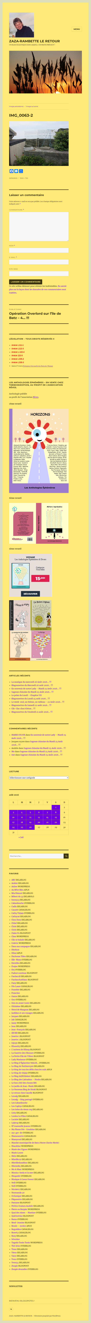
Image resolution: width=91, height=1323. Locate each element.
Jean (13, 1026)
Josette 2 (15, 1039)
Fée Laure (16, 986)
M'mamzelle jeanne (20, 1126)
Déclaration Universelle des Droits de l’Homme (38, 366)
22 (56, 822)
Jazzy (13, 1023)
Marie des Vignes (19, 1149)
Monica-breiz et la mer (22, 1172)
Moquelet (15, 1176)
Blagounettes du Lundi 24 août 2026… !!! (30, 698)
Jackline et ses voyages (22, 1013)
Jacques (15, 1016)
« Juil (21, 837)
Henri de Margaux (19, 1009)
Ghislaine (15, 1006)
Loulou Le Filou (18, 1116)
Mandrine (16, 1146)
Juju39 (14, 1043)
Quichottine (17, 1216)
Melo (13, 1156)
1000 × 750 (24, 178)
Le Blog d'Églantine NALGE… (25, 1063)
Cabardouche (17, 903)
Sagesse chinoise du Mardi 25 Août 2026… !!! (32, 692)
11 (22, 817)
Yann (13, 1256)
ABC (13, 880)
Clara (13, 936)
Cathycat (15, 916)
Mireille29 (16, 1159)
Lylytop (15, 1123)
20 (39, 822)
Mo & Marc (16, 1169)
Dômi (14, 953)
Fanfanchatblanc (19, 979)
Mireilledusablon (19, 1162)
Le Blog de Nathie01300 (22, 1066)
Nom (12, 246)
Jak (12, 1019)
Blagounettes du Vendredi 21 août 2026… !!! (32, 712)
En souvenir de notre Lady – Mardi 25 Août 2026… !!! (36, 688)
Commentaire (16, 210)
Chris (13, 926)
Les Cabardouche (19, 1103)
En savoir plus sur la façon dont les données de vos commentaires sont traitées (37, 289)
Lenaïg (14, 1096)
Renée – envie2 (18, 1226)
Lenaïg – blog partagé (21, 1099)
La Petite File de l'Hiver (22, 1056)
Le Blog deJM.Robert (21, 1076)
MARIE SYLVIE (18, 735)
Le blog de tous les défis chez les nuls (28, 1069)
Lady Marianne (18, 1059)
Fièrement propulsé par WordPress (47, 1316)
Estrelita (15, 963)
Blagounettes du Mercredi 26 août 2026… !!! (32, 685)
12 (30, 817)
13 (39, 817)
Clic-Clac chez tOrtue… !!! (23, 708)
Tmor (14, 1249)
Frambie (15, 989)
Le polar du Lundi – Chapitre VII (26, 695)
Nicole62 (15, 1189)
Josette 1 (15, 1036)
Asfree (14, 886)
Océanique (16, 1196)
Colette (14, 943)
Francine (15, 993)
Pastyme (15, 1202)
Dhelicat (15, 950)
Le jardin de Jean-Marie (22, 1086)
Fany (13, 983)
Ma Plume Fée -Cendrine (23, 1129)
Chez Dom (16, 920)
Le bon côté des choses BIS (24, 1083)
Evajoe (14, 966)
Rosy (13, 1236)
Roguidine (16, 1229)
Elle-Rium (16, 959)
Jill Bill (14, 1033)
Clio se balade (17, 940)
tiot (13, 755)
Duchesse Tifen (18, 956)
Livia (13, 1113)
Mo (13, 751)
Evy (13, 969)
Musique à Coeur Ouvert (22, 1179)
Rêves (35, 397)
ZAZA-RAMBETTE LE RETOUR (34, 41)
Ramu (14, 1219)
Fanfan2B (16, 976)
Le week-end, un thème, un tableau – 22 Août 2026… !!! (37, 702)
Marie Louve (17, 1153)
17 (13, 822)
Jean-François (18, 1029)
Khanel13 (15, 1046)
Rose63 (14, 1232)
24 (13, 827)
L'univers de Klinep (20, 1049)
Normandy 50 (17, 1192)
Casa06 (14, 910)
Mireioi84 (16, 1166)
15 (56, 817)
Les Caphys (16, 1106)
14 (47, 817)
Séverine (15, 1239)
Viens (14, 1252)
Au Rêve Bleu (17, 890)
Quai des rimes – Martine (23, 1212)
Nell (13, 1182)
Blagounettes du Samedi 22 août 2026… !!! (31, 705)
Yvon (13, 1259)
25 (22, 827)
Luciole (14, 1119)
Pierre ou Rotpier (19, 1209)
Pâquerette (16, 1199)
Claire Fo (15, 933)
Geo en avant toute (20, 1003)
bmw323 (15, 900)
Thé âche (15, 1246)
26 (30, 827)
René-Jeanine (18, 1222)
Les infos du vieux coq (21, 1109)
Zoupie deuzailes (19, 1269)
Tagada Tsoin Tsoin (20, 1242)
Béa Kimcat (16, 893)
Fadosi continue (19, 973)
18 (22, 822)
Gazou (14, 996)
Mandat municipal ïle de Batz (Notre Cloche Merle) (35, 1143)
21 (47, 822)
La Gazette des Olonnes (22, 1053)
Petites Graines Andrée (22, 1206)
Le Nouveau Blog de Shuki (23, 1089)
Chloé (14, 923)
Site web (13, 269)
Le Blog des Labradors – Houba (26, 1079)
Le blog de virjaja (19, 1073)
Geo (13, 999)
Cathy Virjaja (17, 913)
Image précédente (16, 106)
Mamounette (17, 1136)
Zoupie (14, 1266)
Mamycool (16, 1139)
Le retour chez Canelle (21, 1093)
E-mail (13, 257)
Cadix (14, 906)
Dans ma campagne (20, 946)
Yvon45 (15, 1262)
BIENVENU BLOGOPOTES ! (21, 1301)
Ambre (14, 883)
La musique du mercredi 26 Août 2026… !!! (31, 682)
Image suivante (32, 106)
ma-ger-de (16, 1133)
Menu (77, 29)
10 (13, 817)
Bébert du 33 (17, 896)
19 (30, 822)
